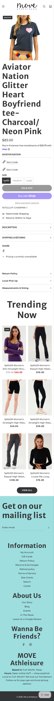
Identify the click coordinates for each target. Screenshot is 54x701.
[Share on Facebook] (3, 251)
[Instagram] (30, 644)
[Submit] (49, 527)
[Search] (44, 6)
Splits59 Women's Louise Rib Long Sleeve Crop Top (40, 475)
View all (27, 490)
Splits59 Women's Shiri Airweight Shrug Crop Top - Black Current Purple (14, 367)
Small (6, 180)
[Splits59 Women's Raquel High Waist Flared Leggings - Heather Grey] (14, 451)
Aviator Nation (11, 154)
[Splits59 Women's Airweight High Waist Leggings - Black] (40, 397)
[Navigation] (3, 6)
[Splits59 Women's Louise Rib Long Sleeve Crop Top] (40, 451)
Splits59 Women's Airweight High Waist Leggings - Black (40, 421)
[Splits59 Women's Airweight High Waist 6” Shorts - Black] (14, 397)
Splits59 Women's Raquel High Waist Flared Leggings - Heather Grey (14, 475)
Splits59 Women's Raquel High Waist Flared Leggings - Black (40, 367)
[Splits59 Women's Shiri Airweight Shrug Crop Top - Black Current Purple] (14, 344)
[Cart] (50, 6)
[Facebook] (23, 644)
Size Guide (12, 162)
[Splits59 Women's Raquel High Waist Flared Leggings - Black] (40, 344)
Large (29, 180)
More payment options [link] (27, 203)
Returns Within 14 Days (18, 218)
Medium (17, 180)
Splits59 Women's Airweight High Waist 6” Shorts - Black (14, 421)
